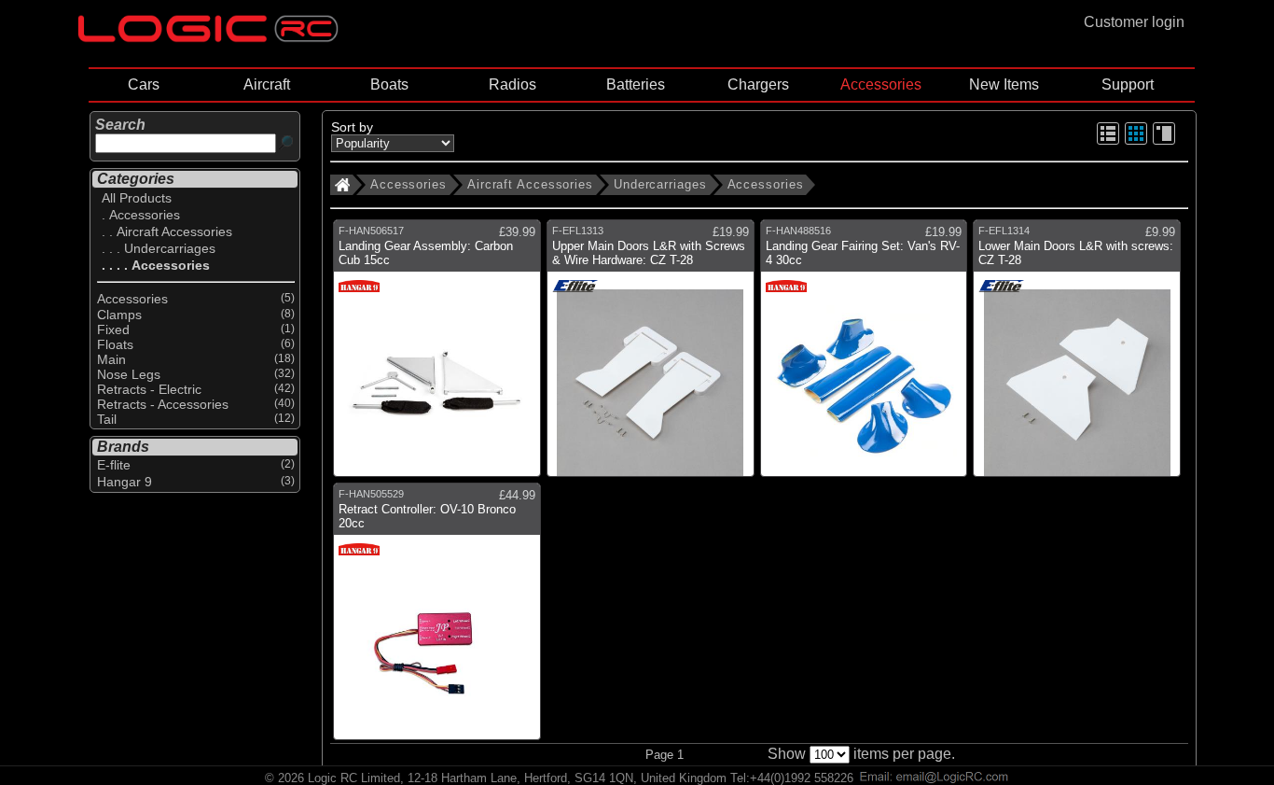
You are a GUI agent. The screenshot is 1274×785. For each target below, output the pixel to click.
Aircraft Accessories (530, 184)
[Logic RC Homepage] (208, 38)
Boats (389, 84)
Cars (143, 84)
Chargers (758, 84)
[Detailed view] (1164, 141)
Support (1127, 84)
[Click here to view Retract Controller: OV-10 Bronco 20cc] (437, 618)
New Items (1004, 84)
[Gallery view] (1136, 141)
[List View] (1108, 141)
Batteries (635, 84)
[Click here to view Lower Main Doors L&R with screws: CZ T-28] (1077, 355)
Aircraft (266, 84)
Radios (512, 84)
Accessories (880, 84)
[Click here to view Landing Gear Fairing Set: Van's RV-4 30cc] (864, 355)
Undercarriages (660, 184)
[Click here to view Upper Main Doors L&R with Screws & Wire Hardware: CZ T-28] (650, 355)
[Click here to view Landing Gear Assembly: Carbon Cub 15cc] (437, 355)
